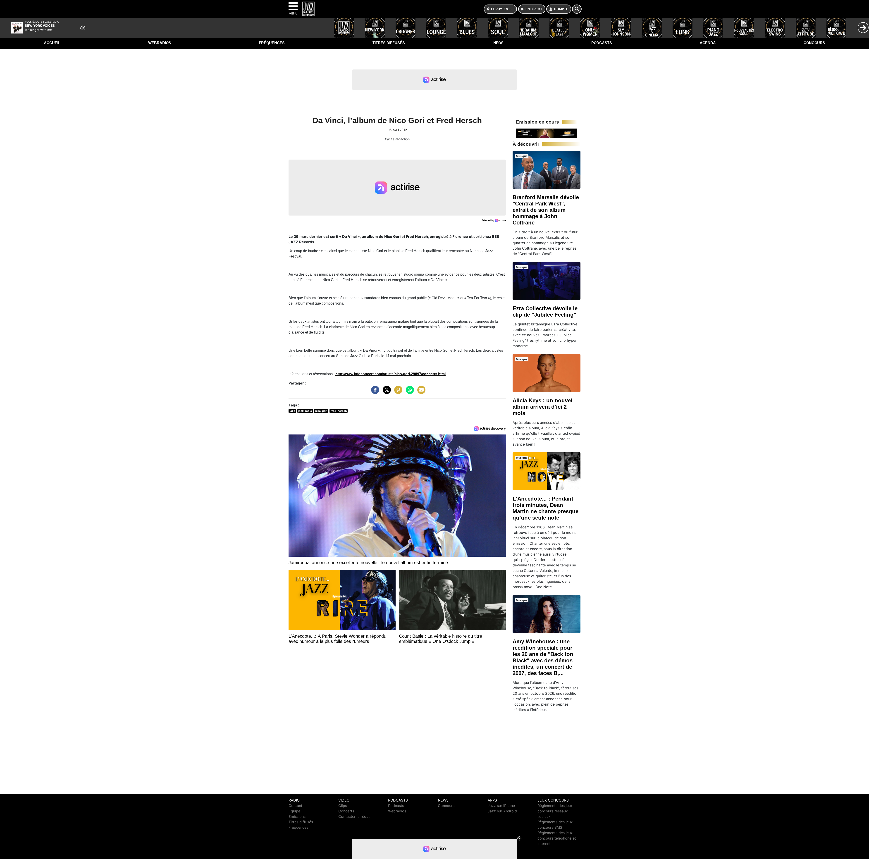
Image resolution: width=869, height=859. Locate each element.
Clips (342, 805)
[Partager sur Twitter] (385, 392)
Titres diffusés (388, 43)
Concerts (346, 811)
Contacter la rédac (354, 816)
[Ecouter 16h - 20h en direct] (546, 133)
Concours (814, 43)
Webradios (159, 43)
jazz (292, 411)
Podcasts (601, 43)
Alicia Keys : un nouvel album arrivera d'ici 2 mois (542, 406)
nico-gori (321, 411)
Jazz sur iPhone (501, 805)
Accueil (52, 43)
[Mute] (82, 27)
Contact (295, 805)
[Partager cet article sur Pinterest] (397, 392)
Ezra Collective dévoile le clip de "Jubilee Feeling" (545, 311)
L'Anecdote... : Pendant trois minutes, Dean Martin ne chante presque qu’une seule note (545, 508)
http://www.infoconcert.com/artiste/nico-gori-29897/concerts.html (390, 374)
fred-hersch (339, 411)
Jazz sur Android (502, 811)
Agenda (708, 43)
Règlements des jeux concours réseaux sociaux (555, 811)
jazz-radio (305, 411)
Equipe (294, 811)
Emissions (297, 816)
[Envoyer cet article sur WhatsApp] (408, 392)
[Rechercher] (577, 9)
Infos (498, 43)
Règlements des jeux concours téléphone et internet (556, 838)
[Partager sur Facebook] (374, 392)
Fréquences (272, 43)
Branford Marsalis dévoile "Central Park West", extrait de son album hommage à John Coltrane (546, 210)
